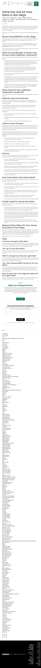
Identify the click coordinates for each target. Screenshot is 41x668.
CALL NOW (20, 299)
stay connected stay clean (8, 589)
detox (8, 17)
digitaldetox (4, 399)
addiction (4, 352)
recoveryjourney (5, 539)
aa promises (4, 344)
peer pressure (5, 502)
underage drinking (6, 628)
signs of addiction (6, 568)
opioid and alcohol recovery (8, 492)
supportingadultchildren (7, 604)
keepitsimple (5, 459)
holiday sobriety (5, 451)
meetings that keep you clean (8, 478)
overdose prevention (6, 493)
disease (3, 401)
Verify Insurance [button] (30, 4)
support (4, 600)
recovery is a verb (6, 527)
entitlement (4, 410)
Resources (38, 663)
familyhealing (5, 421)
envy (3, 411)
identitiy (3, 458)
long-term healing (6, 471)
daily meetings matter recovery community (11, 390)
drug (3, 403)
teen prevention (5, 608)
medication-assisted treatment (21, 19)
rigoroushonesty (5, 557)
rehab (28, 19)
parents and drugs (6, 501)
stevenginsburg (5, 595)
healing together (5, 439)
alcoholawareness (6, 367)
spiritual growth (5, 585)
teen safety (4, 610)
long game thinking (6, 470)
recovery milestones (6, 531)
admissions (4, 17)
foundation (4, 426)
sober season (5, 573)
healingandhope (5, 440)
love (3, 474)
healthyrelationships (6, 448)
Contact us (4, 236)
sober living (4, 570)
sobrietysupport (5, 583)
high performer (5, 450)
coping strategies (6, 387)
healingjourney (5, 441)
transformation (5, 618)
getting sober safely (5, 19)
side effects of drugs (6, 565)
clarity (3, 379)
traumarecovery (5, 621)
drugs (3, 407)
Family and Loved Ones (38, 653)
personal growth (5, 507)
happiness (4, 432)
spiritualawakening (6, 587)
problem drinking (5, 516)
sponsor (4, 588)
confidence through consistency (9, 384)
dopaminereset (5, 402)
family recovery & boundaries (26, 17)
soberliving (4, 575)
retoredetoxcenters (6, 555)
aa (2, 341)
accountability (5, 346)
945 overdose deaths (27, 43)
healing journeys (5, 437)
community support (6, 383)
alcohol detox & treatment (8, 365)
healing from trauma (6, 436)
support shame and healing (8, 602)
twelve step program (6, 625)
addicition (4, 349)
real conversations (6, 522)
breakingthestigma (6, 378)
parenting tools (5, 498)
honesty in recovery (6, 452)
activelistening (5, 348)
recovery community (6, 524)
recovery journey (6, 528)
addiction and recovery (7, 353)
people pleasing (5, 504)
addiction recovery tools (7, 357)
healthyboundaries (6, 447)
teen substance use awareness (9, 611)
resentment (4, 550)
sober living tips (5, 572)
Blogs (32, 662)
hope (3, 454)
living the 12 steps (6, 469)
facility (3, 413)
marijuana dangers (6, 475)
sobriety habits (5, 577)
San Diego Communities (30, 659)
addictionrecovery (6, 360)
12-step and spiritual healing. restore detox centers (13, 338)
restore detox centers (7, 553)
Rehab (39, 656)
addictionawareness (6, 358)
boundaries (4, 373)
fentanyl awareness (6, 425)
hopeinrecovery (5, 456)
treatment (4, 622)
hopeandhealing (5, 455)
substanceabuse (5, 599)
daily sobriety (5, 391)
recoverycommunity (6, 538)
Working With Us (30, 650)
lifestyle (4, 467)
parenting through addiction (8, 497)
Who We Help (38, 643)
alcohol (3, 363)
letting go (4, 464)
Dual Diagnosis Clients (38, 650)
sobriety (4, 576)
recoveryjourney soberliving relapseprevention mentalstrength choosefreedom (19, 541)
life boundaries (5, 466)
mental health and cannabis (8, 479)
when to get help (10, 21)
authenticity (4, 371)
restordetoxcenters (6, 551)
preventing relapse (6, 515)
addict (3, 350)
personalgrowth (5, 508)
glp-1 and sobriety (6, 429)
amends (4, 369)
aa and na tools (5, 342)
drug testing (4, 406)
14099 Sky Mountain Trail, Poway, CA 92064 (30, 646)
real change (4, 520)
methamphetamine (6, 483)
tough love (4, 615)
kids (3, 460)
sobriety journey (5, 579)
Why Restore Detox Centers (30, 652)
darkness (4, 392)
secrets (3, 561)
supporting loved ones (34, 19)
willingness (4, 632)
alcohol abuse (5, 364)
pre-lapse (4, 512)
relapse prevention (6, 546)
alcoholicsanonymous (6, 368)
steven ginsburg (5, 592)
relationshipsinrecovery (7, 549)
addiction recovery (6, 356)
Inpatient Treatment (38, 658)
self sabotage (5, 562)
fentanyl (4, 424)
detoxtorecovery (5, 398)
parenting (4, 494)
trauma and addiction (6, 619)
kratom (3, 463)
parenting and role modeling (8, 496)
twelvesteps (4, 626)
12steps (3, 339)
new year (4, 489)
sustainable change (6, 606)
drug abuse (19, 17)
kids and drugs (5, 462)
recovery (4, 523)
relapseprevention (6, 547)
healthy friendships (6, 445)
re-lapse (4, 519)
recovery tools (5, 535)
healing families (12, 19)
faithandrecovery (6, 417)
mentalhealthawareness (7, 482)
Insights (39, 664)
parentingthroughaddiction (8, 500)
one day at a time (6, 490)
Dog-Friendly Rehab (39, 661)
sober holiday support (7, 569)
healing (3, 433)
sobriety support (5, 580)
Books (39, 665)
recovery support (6, 534)
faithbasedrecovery (6, 418)
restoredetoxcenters (6, 554)
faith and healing (5, 414)
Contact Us (31, 663)
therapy (4, 614)
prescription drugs (6, 513)
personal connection (6, 505)
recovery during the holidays (8, 526)
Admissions (31, 654)
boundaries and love (6, 375)
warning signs (4, 21)
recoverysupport (6, 542)
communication (5, 380)
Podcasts (31, 661)
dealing (3, 394)
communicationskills (6, 382)
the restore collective (7, 613)
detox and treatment (13, 17)
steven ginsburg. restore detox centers (10, 594)
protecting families (6, 517)
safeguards (4, 560)
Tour (32, 655)
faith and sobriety (6, 416)
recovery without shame (7, 536)
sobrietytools (5, 584)
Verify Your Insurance (31, 657)
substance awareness (6, 598)
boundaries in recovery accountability (10, 376)
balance (4, 372)
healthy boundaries (6, 444)
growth (3, 430)
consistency (4, 386)
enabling (4, 409)
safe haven (4, 558)
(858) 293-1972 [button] (36, 3)
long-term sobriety (6, 473)
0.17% (3, 337)
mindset (3, 485)
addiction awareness (6, 354)
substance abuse (5, 596)
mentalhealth (5, 481)
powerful (4, 511)
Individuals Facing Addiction (38, 646)
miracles (4, 488)
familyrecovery (5, 422)
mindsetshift (4, 486)
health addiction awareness (8, 443)
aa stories (4, 345)
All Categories (5, 335)
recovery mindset (6, 532)
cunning (4, 388)
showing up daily (5, 564)
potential (4, 509)
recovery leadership (6, 530)
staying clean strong (6, 591)
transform (4, 617)
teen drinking (5, 607)
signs (3, 566)
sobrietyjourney (5, 581)
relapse (3, 545)
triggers (4, 623)
